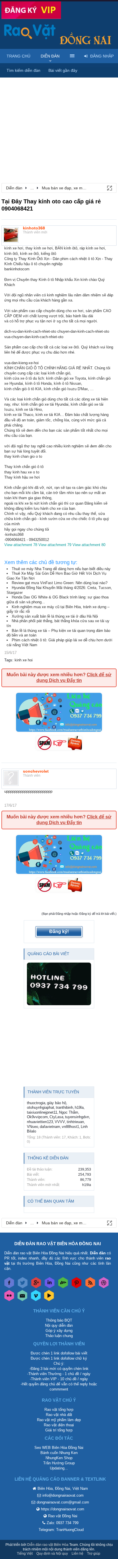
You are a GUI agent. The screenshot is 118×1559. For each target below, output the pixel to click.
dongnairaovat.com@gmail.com (63, 1502)
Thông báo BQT (59, 1320)
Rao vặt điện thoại (59, 1425)
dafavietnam (50, 1126)
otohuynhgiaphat (40, 1107)
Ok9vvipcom (37, 1117)
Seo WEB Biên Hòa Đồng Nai (58, 1447)
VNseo (32, 1126)
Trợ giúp (93, 1554)
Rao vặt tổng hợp (58, 1409)
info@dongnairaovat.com (63, 1495)
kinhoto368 (34, 228)
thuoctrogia (36, 1103)
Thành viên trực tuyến (53, 1092)
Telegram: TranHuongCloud (61, 1530)
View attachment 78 (20, 545)
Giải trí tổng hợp (58, 1430)
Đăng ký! (59, 931)
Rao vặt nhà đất (59, 1415)
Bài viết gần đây (62, 70)
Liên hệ (77, 1554)
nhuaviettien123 (40, 1122)
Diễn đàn (50, 56)
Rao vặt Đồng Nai (62, 1516)
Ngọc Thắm (68, 1112)
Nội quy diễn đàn (59, 1325)
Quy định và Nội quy (52, 1554)
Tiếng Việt (25, 1554)
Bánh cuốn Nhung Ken (59, 1453)
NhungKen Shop (59, 1458)
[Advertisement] (59, 117)
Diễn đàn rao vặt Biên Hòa (47, 1545)
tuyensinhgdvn (77, 1117)
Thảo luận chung (59, 1336)
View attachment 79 (54, 545)
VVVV (60, 1122)
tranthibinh (64, 1107)
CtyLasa (56, 1117)
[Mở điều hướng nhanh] (109, 188)
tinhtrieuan (75, 1122)
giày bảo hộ (56, 1103)
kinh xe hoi (24, 660)
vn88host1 (70, 1126)
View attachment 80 (88, 545)
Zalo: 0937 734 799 (62, 1523)
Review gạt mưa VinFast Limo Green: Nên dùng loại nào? (59, 583)
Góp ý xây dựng (59, 1330)
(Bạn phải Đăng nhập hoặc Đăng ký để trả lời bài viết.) (79, 913)
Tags (8, 660)
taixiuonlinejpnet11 (42, 1112)
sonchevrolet (36, 771)
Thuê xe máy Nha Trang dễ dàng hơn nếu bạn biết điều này (61, 569)
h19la (79, 1107)
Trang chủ (18, 56)
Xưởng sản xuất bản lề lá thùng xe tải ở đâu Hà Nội (55, 616)
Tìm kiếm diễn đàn (23, 70)
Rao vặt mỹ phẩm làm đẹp (59, 1420)
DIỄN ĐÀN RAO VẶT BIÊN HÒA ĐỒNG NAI (57, 1243)
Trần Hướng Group (59, 1463)
